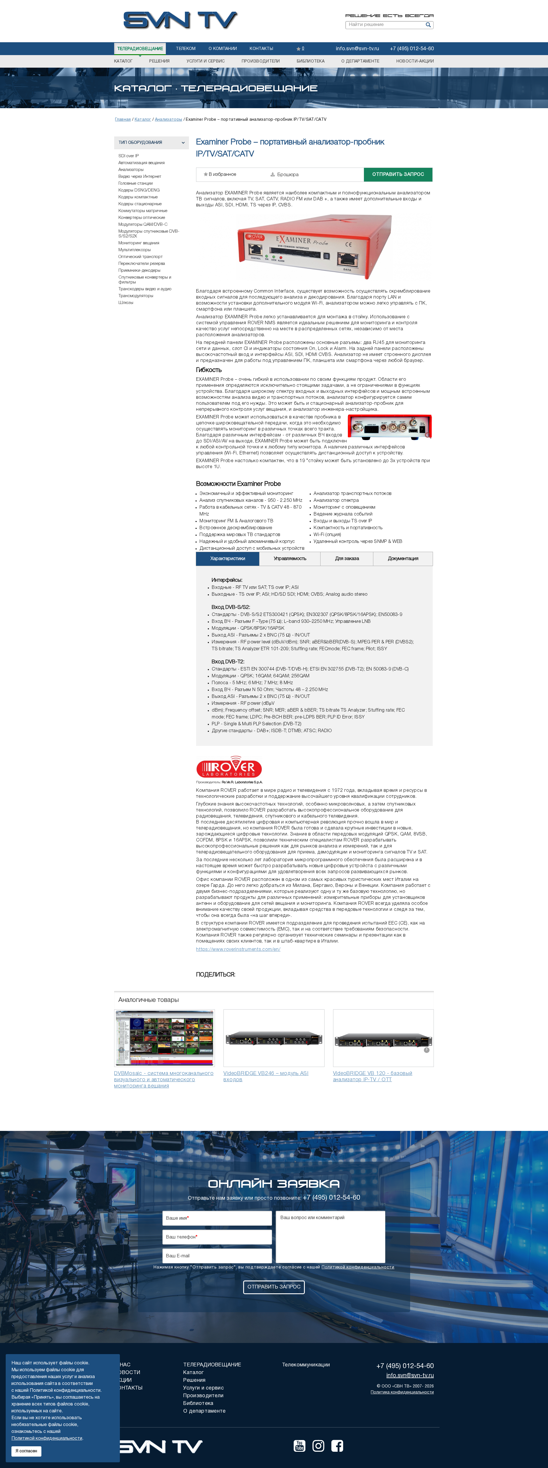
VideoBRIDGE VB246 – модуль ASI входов (266, 1076)
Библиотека (311, 61)
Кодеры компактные (138, 197)
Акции (123, 1380)
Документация (403, 559)
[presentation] (121, 1050)
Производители (261, 61)
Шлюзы (125, 303)
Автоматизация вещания (141, 163)
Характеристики (228, 559)
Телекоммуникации (306, 1365)
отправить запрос (398, 175)
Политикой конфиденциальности (358, 1267)
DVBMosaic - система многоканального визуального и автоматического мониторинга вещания (163, 1079)
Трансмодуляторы (135, 296)
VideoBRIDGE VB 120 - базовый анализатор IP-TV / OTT (372, 1076)
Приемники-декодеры (139, 271)
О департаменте (360, 61)
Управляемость (290, 559)
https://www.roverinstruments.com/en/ (238, 950)
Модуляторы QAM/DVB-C (143, 225)
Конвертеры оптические (141, 218)
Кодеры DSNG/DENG (139, 190)
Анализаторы (131, 170)
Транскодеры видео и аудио (145, 289)
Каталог (123, 61)
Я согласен (26, 1451)
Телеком (186, 49)
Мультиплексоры (134, 250)
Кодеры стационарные (140, 204)
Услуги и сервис (206, 61)
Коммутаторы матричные (142, 211)
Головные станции (135, 184)
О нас (122, 1365)
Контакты (261, 49)
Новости (127, 1372)
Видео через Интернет (139, 177)
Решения (159, 61)
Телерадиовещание (140, 49)
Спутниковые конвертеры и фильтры (144, 279)
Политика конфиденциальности (402, 1392)
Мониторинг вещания (138, 243)
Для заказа (347, 559)
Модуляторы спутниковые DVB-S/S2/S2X (149, 233)
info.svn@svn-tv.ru (357, 49)
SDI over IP (128, 156)
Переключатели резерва (141, 264)
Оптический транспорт (140, 257)
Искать (428, 25)
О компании (223, 49)
